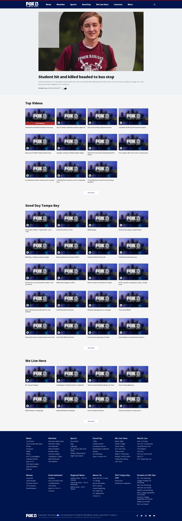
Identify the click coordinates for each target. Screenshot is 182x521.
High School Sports (76, 456)
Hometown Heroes (99, 446)
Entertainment (55, 475)
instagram (145, 515)
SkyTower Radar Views (56, 441)
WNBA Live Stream (143, 502)
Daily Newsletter (31, 467)
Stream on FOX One (146, 475)
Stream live (118, 481)
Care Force (118, 461)
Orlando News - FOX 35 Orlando (78, 479)
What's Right (119, 441)
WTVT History (97, 486)
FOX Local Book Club (55, 481)
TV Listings (96, 481)
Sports (73, 438)
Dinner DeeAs (119, 446)
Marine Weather (53, 449)
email (154, 515)
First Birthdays (97, 454)
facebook (137, 515)
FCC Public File (98, 491)
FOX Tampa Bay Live (144, 459)
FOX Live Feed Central (144, 454)
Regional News (77, 475)
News (28, 438)
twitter (141, 515)
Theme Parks (119, 451)
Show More (91, 193)
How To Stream (142, 441)
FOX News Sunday (32, 464)
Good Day (97, 438)
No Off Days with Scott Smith (78, 450)
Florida (28, 446)
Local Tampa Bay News (34, 444)
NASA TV (140, 456)
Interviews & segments (123, 483)
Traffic (95, 441)
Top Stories (30, 441)
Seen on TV (30, 461)
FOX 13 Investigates (33, 456)
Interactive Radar (54, 444)
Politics (28, 454)
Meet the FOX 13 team (100, 478)
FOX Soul (140, 451)
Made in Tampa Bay (122, 454)
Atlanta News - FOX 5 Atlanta (77, 488)
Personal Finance (32, 483)
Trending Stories (54, 483)
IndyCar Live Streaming (145, 490)
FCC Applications (98, 493)
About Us (97, 475)
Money (29, 475)
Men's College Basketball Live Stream (145, 494)
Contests (51, 491)
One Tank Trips (120, 449)
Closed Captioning (99, 488)
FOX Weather (52, 461)
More (130, 4)
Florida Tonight (120, 444)
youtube (150, 515)
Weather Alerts (53, 451)
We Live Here (121, 438)
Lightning (73, 446)
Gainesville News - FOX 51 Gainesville (79, 483)
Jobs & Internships (99, 483)
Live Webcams (53, 446)
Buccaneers (74, 441)
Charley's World (98, 444)
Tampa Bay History (121, 459)
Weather (52, 438)
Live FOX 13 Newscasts (145, 444)
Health (28, 451)
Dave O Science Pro (99, 456)
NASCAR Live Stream (144, 488)
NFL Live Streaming (143, 478)
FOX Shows (52, 486)
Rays (72, 444)
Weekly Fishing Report (78, 453)
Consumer (29, 449)
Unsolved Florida (31, 459)
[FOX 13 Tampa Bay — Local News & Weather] (33, 4)
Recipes (95, 451)
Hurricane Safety (54, 454)
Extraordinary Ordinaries (101, 449)
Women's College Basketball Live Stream (145, 498)
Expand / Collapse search (154, 4)
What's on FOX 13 (54, 488)
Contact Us (96, 496)
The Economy (31, 486)
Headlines (51, 478)
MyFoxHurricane (54, 459)
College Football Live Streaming (144, 482)
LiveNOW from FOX (144, 446)
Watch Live (142, 438)
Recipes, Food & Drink (122, 456)
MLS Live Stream (143, 504)
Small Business (31, 488)
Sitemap (29, 469)
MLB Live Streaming (144, 485)
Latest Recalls (31, 481)
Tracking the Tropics (55, 456)
